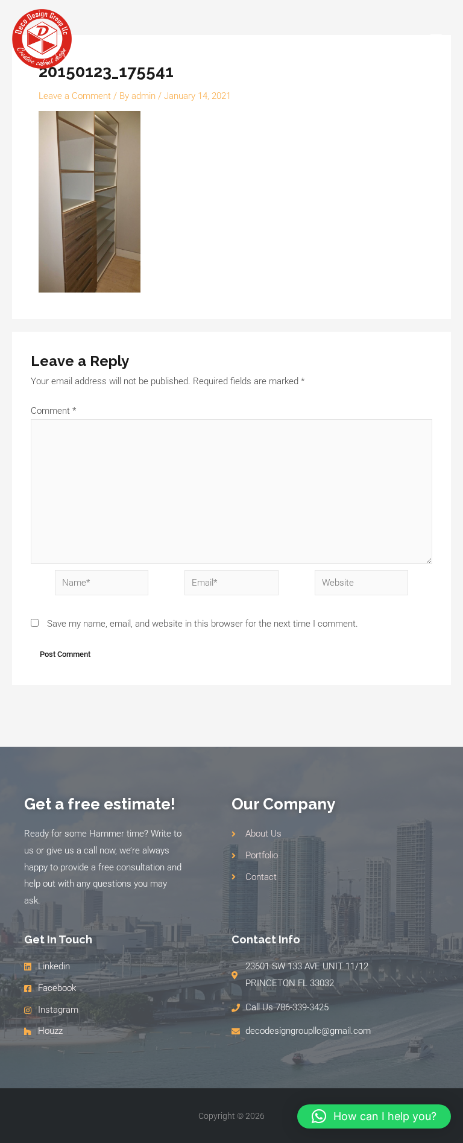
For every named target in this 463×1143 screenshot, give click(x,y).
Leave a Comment (75, 95)
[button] (374, 1116)
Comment (53, 410)
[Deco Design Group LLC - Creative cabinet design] (42, 39)
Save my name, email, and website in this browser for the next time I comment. (202, 623)
